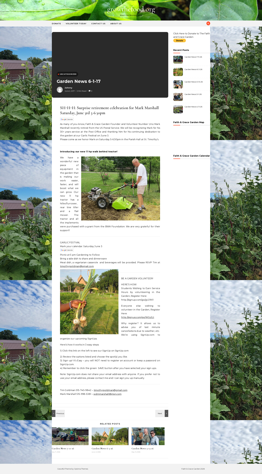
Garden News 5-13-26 (143, 448)
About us (116, 23)
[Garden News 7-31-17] (58, 413)
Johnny (68, 88)
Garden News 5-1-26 (193, 94)
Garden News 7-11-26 (63, 448)
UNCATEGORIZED (68, 74)
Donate (56, 23)
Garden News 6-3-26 (102, 448)
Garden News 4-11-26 (193, 107)
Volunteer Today (76, 23)
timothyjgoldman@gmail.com (77, 266)
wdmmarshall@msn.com (107, 394)
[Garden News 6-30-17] (162, 413)
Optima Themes (81, 469)
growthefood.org (131, 9)
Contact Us (98, 23)
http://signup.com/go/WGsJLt (137, 317)
